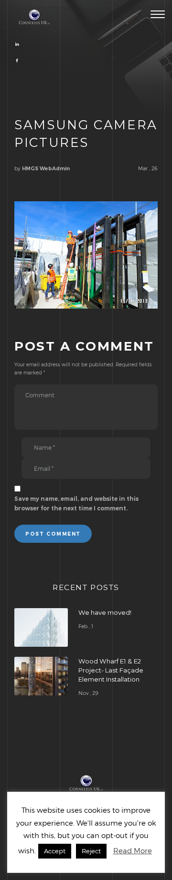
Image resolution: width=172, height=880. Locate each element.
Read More (132, 850)
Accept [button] (54, 851)
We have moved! (104, 612)
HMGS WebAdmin (46, 169)
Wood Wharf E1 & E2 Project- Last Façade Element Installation (110, 670)
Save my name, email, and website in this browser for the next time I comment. (76, 503)
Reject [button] (91, 851)
